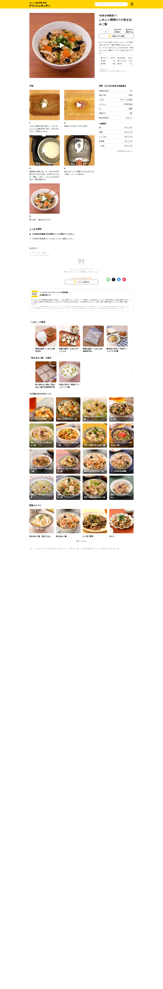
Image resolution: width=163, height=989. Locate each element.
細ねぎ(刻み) (104, 118)
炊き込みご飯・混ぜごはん (56, 549)
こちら (56, 238)
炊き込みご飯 (74, 549)
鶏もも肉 (102, 95)
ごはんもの (40, 549)
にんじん (102, 104)
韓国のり (102, 113)
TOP (30, 549)
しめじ (101, 99)
